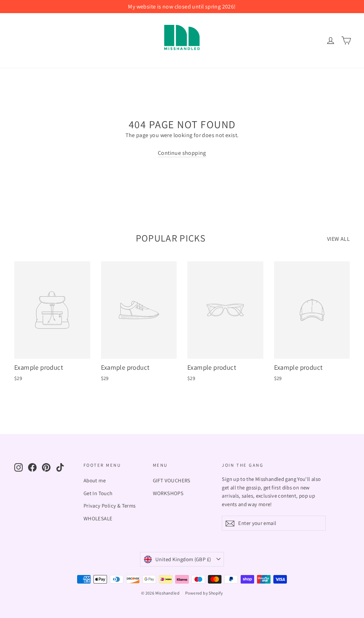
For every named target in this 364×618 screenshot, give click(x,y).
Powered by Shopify (204, 593)
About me (95, 480)
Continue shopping (182, 153)
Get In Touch (98, 493)
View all (338, 239)
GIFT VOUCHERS (172, 480)
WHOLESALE (98, 518)
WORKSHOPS (168, 493)
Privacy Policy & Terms (110, 505)
